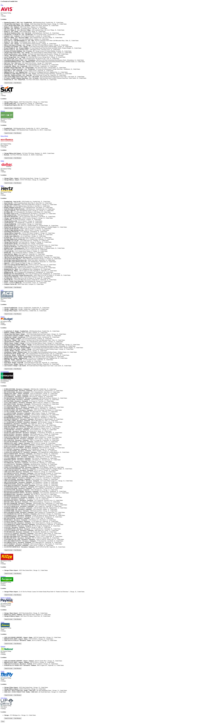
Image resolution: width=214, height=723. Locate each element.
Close (2, 721)
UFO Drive (4, 698)
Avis (2, 5)
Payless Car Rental (6, 597)
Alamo (2, 622)
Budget (3, 317)
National (3, 646)
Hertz (2, 186)
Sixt (2, 85)
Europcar (3, 576)
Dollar (2, 161)
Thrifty (2, 671)
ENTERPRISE (5, 371)
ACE (2, 290)
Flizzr (2, 553)
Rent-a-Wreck (4, 136)
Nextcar (3, 111)
